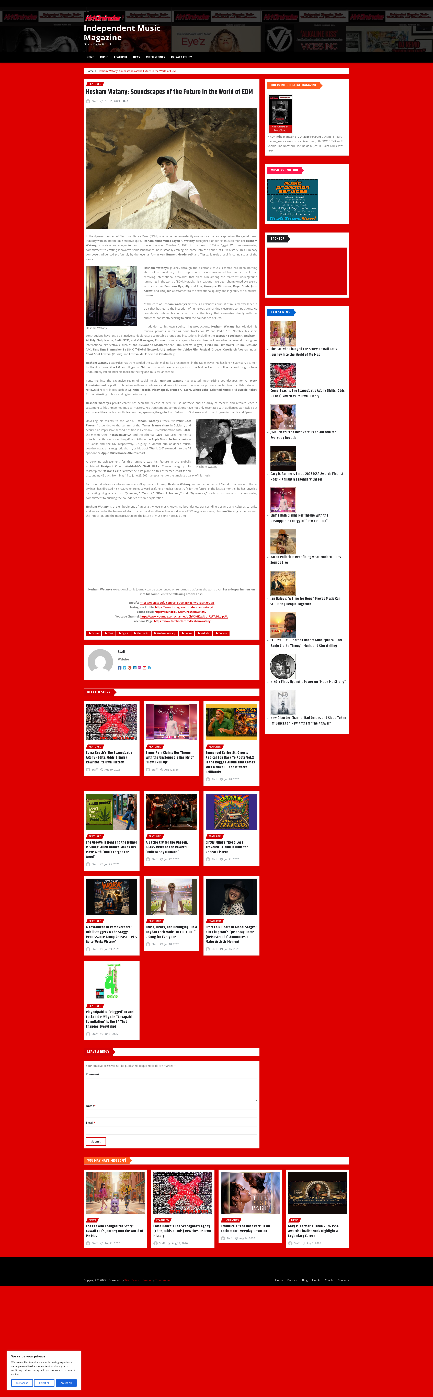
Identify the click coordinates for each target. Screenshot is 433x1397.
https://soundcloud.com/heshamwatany (180, 612)
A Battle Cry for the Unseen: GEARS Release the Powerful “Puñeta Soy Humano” (167, 847)
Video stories (155, 57)
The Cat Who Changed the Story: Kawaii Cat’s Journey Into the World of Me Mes (303, 352)
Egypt (125, 633)
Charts (329, 1280)
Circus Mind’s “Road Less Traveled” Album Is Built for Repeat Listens (227, 847)
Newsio (146, 1280)
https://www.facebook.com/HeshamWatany (182, 621)
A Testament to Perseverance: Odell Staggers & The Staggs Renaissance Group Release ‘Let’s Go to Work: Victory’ (111, 934)
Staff (94, 101)
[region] (44, 1370)
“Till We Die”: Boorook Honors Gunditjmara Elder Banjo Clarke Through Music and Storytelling (306, 643)
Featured (120, 57)
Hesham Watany (166, 633)
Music (104, 57)
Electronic (142, 633)
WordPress (131, 1280)
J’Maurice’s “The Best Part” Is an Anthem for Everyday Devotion (303, 435)
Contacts (343, 1280)
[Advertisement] (308, 271)
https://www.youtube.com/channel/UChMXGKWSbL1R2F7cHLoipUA (184, 616)
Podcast (292, 1280)
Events (316, 1280)
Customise (22, 1382)
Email (90, 1122)
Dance (95, 633)
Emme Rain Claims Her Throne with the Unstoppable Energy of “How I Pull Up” (170, 757)
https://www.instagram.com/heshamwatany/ (184, 607)
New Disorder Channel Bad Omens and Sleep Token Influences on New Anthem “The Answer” (308, 720)
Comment (92, 1074)
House (188, 633)
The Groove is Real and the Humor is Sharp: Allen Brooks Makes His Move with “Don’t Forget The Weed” (111, 850)
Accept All (66, 1382)
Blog (305, 1280)
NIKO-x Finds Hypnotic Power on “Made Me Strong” (308, 682)
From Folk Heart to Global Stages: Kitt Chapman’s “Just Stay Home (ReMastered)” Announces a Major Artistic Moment (231, 934)
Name (91, 1106)
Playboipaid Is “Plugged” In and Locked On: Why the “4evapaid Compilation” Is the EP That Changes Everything (110, 1019)
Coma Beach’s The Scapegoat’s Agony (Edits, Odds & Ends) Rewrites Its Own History (109, 757)
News (136, 57)
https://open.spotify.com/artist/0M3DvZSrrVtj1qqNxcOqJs (177, 602)
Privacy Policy (181, 57)
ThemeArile (162, 1280)
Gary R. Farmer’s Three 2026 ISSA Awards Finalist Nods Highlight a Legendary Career (307, 476)
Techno (223, 633)
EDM (110, 633)
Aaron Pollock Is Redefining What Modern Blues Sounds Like (305, 560)
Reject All (44, 1382)
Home (90, 57)
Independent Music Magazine (122, 32)
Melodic (205, 633)
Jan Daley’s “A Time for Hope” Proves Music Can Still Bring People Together (305, 601)
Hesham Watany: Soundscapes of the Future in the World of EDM (137, 71)
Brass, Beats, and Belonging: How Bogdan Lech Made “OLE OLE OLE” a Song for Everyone (171, 932)
